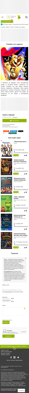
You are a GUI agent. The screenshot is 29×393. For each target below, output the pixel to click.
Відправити (8, 336)
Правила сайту (16, 388)
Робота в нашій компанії (6, 351)
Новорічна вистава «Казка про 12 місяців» (20, 216)
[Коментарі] (26, 155)
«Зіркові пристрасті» (20, 141)
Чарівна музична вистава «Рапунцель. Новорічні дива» (20, 161)
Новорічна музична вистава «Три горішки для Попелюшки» (20, 235)
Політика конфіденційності (7, 388)
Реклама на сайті (5, 350)
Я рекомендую (15, 120)
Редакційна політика (11, 390)
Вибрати (6, 322)
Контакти (13, 360)
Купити (15, 155)
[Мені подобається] (24, 155)
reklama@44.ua (4, 367)
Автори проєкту (18, 360)
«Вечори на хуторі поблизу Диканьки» (20, 179)
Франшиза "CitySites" (5, 353)
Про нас (8, 360)
